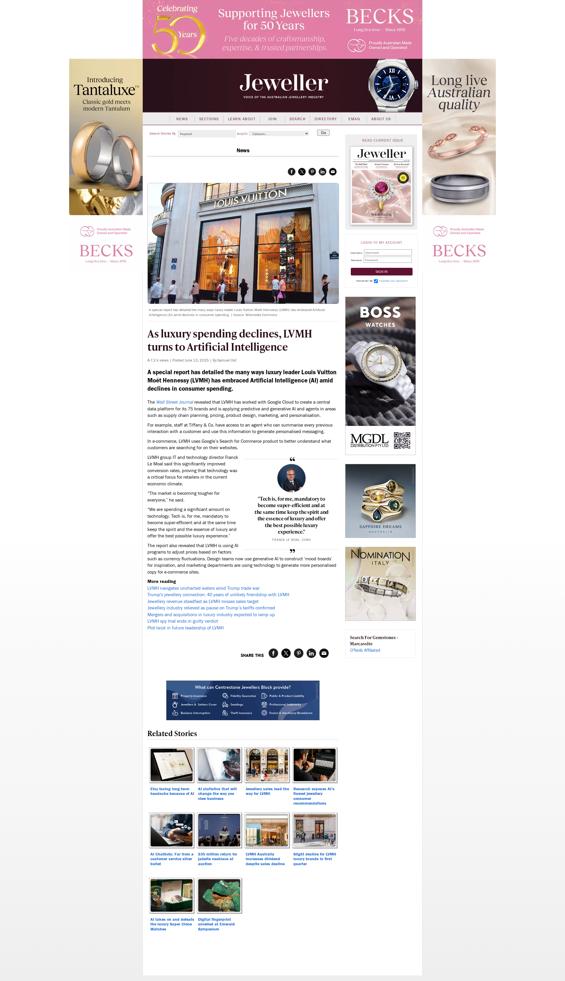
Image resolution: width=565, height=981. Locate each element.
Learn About (242, 119)
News (182, 119)
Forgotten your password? (393, 281)
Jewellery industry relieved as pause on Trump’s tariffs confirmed (211, 608)
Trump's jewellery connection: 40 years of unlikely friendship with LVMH (218, 594)
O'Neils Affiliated (365, 650)
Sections (209, 119)
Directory (326, 119)
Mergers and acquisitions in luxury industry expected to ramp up (211, 614)
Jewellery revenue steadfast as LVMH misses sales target (203, 601)
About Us (381, 119)
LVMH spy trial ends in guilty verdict (182, 621)
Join (272, 119)
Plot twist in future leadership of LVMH (185, 628)
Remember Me (364, 281)
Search (297, 119)
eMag (354, 119)
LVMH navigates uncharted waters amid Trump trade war (203, 588)
